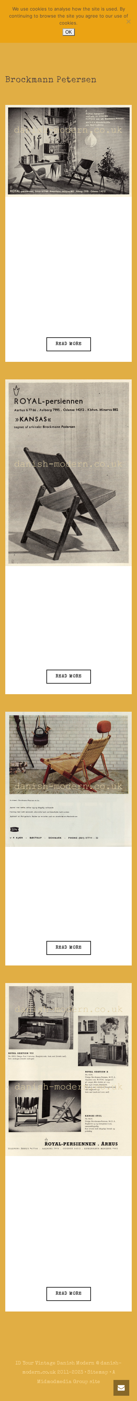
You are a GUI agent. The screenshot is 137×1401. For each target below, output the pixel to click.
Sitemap (97, 1372)
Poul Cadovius (59, 1266)
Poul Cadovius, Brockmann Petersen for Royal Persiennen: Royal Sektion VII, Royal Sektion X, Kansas (67, 1203)
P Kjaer (55, 920)
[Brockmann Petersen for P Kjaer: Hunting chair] (68, 779)
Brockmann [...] (75, 1275)
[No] (128, 21)
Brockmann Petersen (67, 307)
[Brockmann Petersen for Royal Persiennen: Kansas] (68, 472)
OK (68, 32)
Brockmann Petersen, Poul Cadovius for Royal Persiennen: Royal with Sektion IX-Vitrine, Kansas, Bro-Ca (66, 244)
